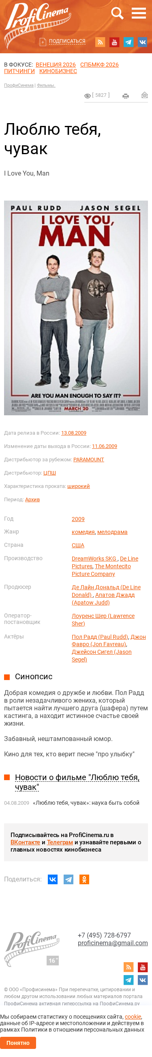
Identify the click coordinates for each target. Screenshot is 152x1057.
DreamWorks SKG (95, 558)
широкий (78, 486)
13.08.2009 (73, 433)
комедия (83, 532)
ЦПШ (49, 473)
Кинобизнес (58, 71)
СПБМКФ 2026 (99, 64)
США (78, 545)
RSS (100, 42)
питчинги (19, 71)
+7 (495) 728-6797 (104, 935)
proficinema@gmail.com (113, 943)
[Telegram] (68, 879)
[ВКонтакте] (53, 879)
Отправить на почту (144, 95)
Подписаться (67, 41)
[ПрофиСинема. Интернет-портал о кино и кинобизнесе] (37, 17)
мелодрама (112, 532)
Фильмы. (46, 85)
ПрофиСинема (19, 85)
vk (142, 42)
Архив (32, 499)
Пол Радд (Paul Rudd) (100, 637)
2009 (78, 519)
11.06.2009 (104, 446)
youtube (114, 42)
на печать (125, 96)
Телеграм (60, 842)
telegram (128, 42)
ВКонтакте (25, 842)
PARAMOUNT (88, 459)
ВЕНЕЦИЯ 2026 (56, 64)
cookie (133, 1016)
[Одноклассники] (84, 879)
